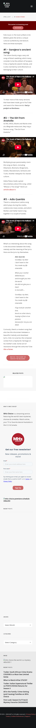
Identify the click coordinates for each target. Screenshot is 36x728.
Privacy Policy (30, 714)
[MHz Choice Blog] (6, 5)
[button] (31, 6)
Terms (8, 716)
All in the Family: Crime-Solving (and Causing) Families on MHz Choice (16, 694)
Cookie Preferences (17, 716)
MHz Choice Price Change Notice (15, 567)
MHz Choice (8, 414)
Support (27, 716)
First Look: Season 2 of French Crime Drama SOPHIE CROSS (17, 597)
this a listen (8, 349)
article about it (9, 190)
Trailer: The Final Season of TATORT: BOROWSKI (16, 537)
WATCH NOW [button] (18, 27)
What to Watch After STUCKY (15, 680)
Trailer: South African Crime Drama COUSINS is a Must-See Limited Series (17, 674)
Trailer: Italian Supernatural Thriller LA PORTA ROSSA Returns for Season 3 (18, 686)
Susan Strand (20, 17)
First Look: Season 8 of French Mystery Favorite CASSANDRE (15, 701)
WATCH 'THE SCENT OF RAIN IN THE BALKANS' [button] (18, 358)
